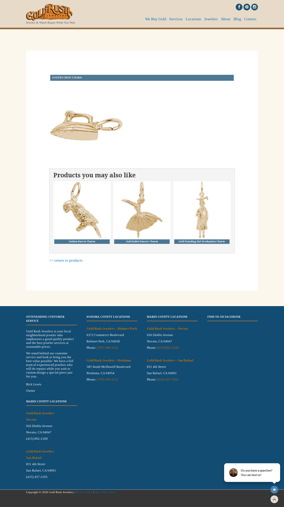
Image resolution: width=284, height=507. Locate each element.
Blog (237, 19)
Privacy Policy (83, 492)
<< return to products (65, 260)
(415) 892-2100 (168, 348)
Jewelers (211, 19)
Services (176, 19)
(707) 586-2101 (107, 348)
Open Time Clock (105, 492)
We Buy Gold (155, 19)
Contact (250, 19)
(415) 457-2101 (168, 379)
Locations (193, 19)
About (225, 19)
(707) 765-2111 (107, 379)
